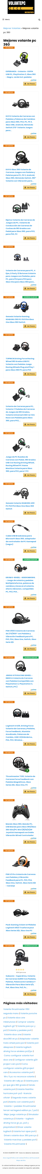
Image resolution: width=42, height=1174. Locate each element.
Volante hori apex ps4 (24, 1131)
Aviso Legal (6, 1158)
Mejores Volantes (12, 28)
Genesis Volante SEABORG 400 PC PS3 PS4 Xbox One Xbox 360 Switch (20, 506)
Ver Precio (31, 84)
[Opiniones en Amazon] (21, 969)
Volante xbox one (12, 1034)
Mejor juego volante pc (15, 1114)
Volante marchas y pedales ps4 (20, 1139)
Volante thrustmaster (14, 1143)
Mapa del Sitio (21, 1160)
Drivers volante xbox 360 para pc (20, 1135)
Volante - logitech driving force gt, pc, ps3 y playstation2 (18, 1122)
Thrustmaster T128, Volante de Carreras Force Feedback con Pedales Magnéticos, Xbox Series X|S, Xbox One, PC (20, 780)
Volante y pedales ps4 (20, 1030)
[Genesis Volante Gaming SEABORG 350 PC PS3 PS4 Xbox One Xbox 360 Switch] (21, 306)
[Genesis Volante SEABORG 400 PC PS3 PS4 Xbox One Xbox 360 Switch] (21, 493)
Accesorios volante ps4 (21, 1072)
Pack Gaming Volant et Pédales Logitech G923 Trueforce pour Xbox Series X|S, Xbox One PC (21, 927)
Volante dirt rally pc (13, 1080)
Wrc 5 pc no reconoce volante (19, 1076)
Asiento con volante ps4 (21, 1101)
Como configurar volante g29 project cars (18, 1068)
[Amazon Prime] (33, 80)
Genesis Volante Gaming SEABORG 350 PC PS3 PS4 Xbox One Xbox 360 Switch (20, 319)
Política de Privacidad (31, 1158)
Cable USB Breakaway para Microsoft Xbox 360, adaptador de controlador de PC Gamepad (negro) (21, 540)
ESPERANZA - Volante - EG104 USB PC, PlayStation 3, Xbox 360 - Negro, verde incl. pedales (21, 74)
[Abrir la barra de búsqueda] (39, 19)
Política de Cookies (17, 1158)
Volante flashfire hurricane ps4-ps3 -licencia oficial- (18, 1093)
